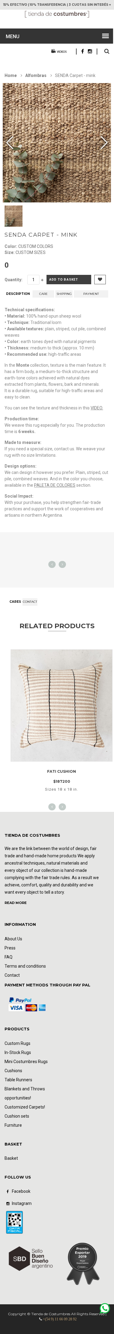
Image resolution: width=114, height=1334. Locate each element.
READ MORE (16, 903)
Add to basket (63, 279)
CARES (15, 602)
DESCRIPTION (18, 294)
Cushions (13, 1070)
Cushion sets (17, 1116)
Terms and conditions (25, 966)
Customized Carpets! (25, 1107)
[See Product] (61, 655)
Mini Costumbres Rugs (26, 1061)
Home (11, 75)
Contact (30, 602)
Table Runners (18, 1079)
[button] (104, 142)
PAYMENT (91, 294)
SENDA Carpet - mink (41, 235)
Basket (11, 1158)
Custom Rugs (17, 1043)
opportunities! (18, 1098)
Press (10, 947)
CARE (43, 294)
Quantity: (13, 279)
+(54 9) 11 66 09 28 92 (60, 1319)
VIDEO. (97, 407)
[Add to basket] (69, 755)
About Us (13, 938)
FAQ (8, 957)
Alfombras (36, 75)
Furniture (13, 1125)
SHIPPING (64, 294)
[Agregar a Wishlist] (52, 755)
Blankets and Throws (25, 1088)
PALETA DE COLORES (54, 485)
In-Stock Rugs (18, 1052)
